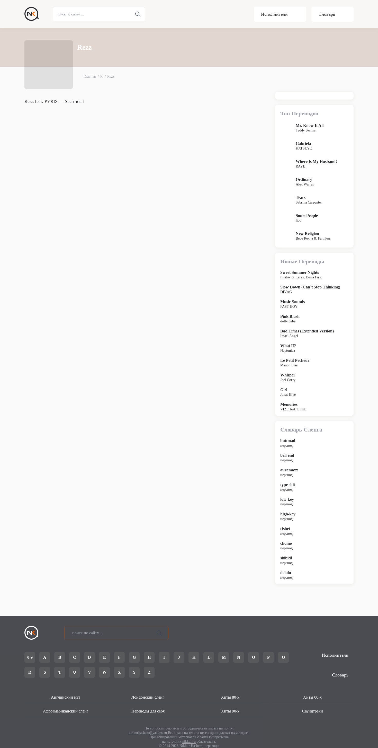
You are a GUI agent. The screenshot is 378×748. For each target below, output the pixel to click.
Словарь (327, 14)
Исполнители (274, 14)
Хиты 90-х (230, 711)
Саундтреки (312, 711)
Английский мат (65, 697)
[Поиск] (159, 633)
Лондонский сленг (147, 697)
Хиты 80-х (230, 697)
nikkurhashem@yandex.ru (148, 733)
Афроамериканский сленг (65, 711)
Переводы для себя (148, 711)
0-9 (30, 657)
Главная (90, 76)
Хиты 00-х (312, 697)
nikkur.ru (189, 741)
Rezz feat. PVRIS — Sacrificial (54, 101)
